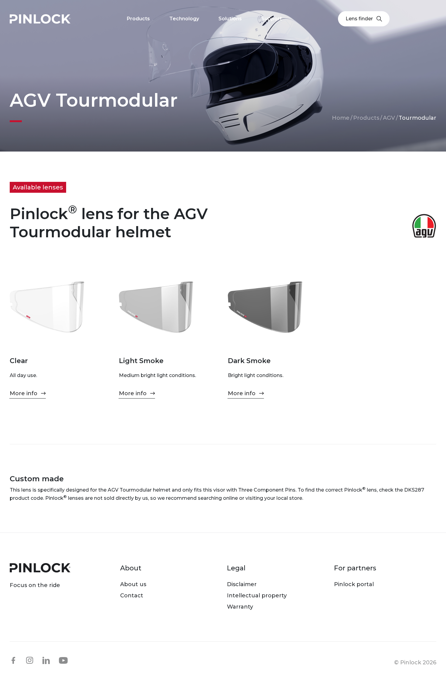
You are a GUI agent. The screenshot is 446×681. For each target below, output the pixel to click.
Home (341, 118)
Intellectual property (257, 595)
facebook (13, 660)
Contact (131, 595)
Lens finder (359, 19)
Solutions (230, 19)
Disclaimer (242, 584)
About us (133, 584)
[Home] (40, 19)
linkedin (46, 660)
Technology (184, 19)
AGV (389, 118)
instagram (29, 660)
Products (366, 118)
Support (271, 19)
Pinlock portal (354, 584)
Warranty (240, 606)
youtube (63, 660)
